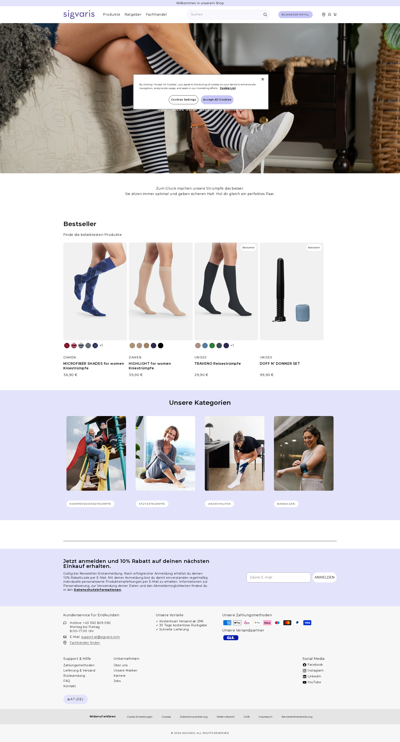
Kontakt (69, 686)
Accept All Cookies (217, 99)
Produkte (111, 14)
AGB (247, 716)
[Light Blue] (205, 345)
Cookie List (228, 88)
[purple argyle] (95, 345)
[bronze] (146, 345)
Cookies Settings (183, 99)
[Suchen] (265, 14)
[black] (160, 345)
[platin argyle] (88, 345)
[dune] (139, 345)
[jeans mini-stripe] (81, 345)
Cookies (166, 716)
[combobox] (228, 14)
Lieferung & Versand (79, 670)
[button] (335, 14)
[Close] (262, 79)
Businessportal (295, 14)
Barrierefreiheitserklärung (297, 716)
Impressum (265, 716)
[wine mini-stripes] (74, 345)
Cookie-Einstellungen (139, 716)
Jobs (117, 681)
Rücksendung (74, 676)
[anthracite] (219, 345)
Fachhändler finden (85, 642)
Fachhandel (156, 14)
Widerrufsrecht (226, 716)
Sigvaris (188, 732)
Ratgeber (133, 14)
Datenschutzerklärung (194, 716)
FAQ (66, 681)
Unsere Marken (126, 670)
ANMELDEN (325, 577)
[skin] (132, 345)
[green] (212, 345)
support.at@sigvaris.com (100, 637)
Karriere (120, 676)
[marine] (153, 345)
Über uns (121, 665)
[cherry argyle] (67, 345)
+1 (101, 345)
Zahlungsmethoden (79, 665)
